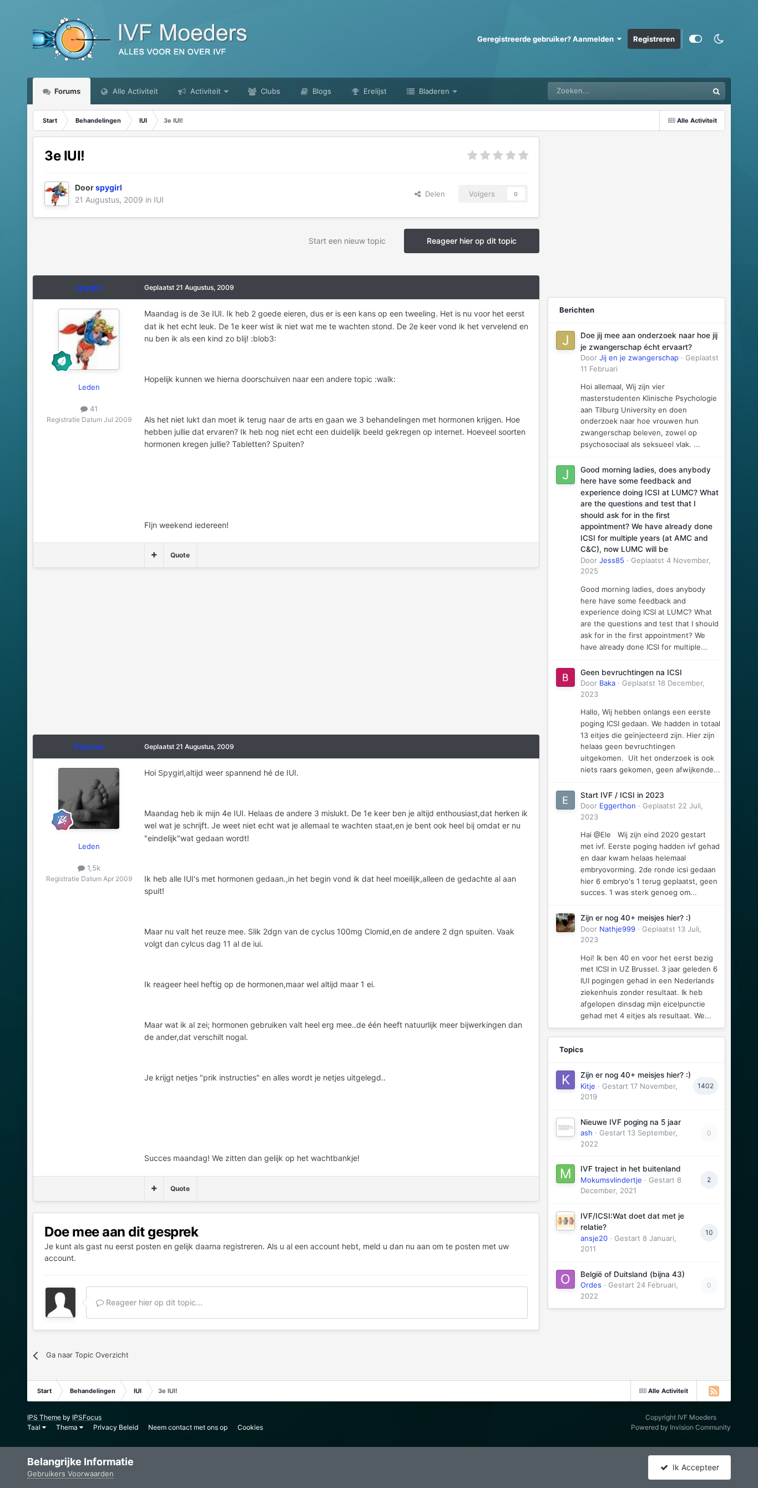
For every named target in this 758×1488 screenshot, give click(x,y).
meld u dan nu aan (396, 1246)
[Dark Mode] (719, 39)
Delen (433, 193)
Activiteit (204, 91)
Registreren (654, 38)
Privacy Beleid (115, 1427)
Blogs (320, 91)
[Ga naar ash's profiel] (565, 1127)
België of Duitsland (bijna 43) (632, 1274)
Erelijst (374, 91)
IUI (159, 199)
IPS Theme (44, 1417)
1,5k (92, 867)
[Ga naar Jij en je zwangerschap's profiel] (565, 340)
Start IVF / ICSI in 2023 (622, 795)
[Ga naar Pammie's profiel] (88, 798)
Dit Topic (679, 91)
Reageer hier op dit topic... (153, 1302)
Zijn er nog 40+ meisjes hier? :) (635, 917)
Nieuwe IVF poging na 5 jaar (630, 1122)
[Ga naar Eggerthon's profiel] (565, 800)
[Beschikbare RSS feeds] (713, 1390)
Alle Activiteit (134, 91)
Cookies (250, 1427)
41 (93, 408)
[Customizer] (696, 39)
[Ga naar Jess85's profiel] (565, 474)
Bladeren (433, 91)
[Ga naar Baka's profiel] (565, 677)
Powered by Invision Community (681, 1427)
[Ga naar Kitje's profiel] (565, 1079)
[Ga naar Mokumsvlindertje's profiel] (565, 1173)
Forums (66, 91)
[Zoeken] (716, 91)
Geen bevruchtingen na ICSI (631, 672)
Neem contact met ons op (188, 1427)
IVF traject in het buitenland (630, 1168)
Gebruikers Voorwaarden (70, 1473)
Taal (34, 1427)
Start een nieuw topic (347, 240)
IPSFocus (87, 1417)
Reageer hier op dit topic (472, 240)
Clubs (269, 91)
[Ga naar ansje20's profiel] (565, 1220)
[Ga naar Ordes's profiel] (565, 1279)
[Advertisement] (235, 657)
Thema (67, 1427)
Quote (180, 555)
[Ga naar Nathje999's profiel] (565, 922)
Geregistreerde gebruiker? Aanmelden (547, 38)
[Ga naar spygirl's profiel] (56, 194)
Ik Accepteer (693, 1467)
